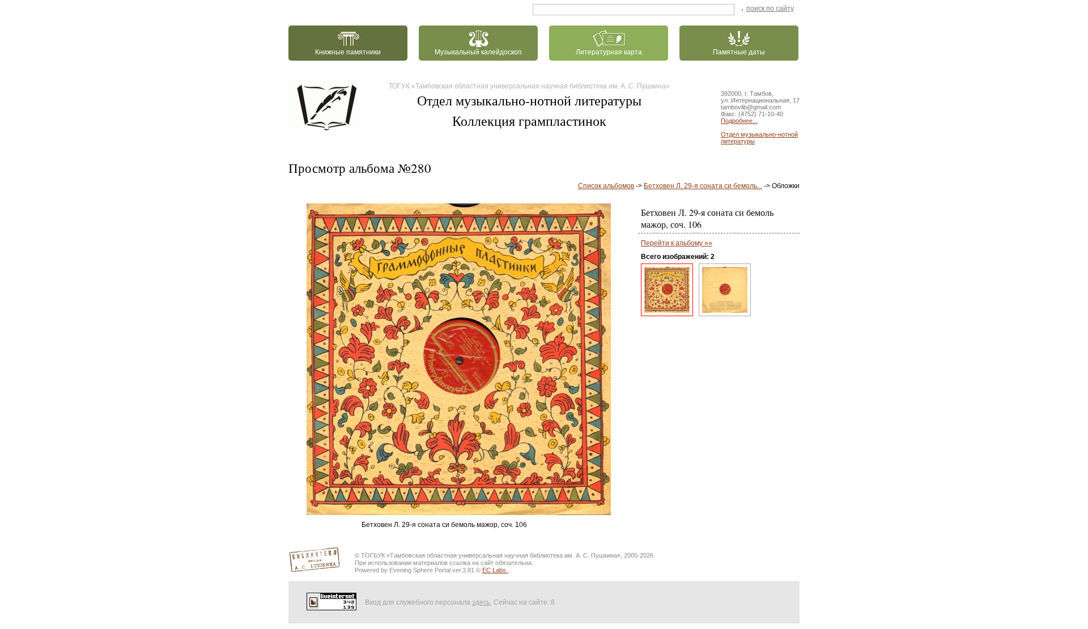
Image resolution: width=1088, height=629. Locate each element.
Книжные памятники (348, 52)
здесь (481, 602)
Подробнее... (739, 120)
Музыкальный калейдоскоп (478, 52)
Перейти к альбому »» (676, 243)
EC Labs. (495, 570)
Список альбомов (606, 186)
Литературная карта (609, 52)
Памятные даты (739, 52)
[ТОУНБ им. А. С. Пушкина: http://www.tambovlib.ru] (326, 104)
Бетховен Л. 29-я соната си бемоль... (703, 186)
